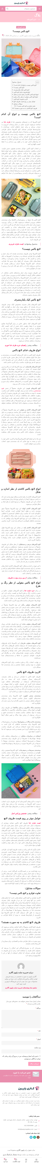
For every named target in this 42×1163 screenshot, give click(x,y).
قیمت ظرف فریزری (16, 244)
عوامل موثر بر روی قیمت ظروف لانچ (24, 101)
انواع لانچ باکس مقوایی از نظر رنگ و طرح (26, 97)
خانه (39, 19)
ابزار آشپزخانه (31, 19)
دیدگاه (38, 1008)
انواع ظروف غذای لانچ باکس (22, 92)
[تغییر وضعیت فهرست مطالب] (36, 82)
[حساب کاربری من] (2, 9)
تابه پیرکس (12, 1142)
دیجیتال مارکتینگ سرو (10, 1154)
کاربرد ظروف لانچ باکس (21, 99)
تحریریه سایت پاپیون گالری (28, 35)
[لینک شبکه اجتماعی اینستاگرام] (38, 1137)
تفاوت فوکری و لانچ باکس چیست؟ (26, 106)
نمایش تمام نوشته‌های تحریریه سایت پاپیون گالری (21, 988)
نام (39, 1031)
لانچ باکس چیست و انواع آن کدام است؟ (25, 85)
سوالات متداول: (18, 104)
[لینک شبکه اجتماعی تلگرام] (31, 1137)
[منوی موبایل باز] (40, 9)
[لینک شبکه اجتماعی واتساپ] (34, 1137)
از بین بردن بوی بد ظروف (17, 578)
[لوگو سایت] (21, 3)
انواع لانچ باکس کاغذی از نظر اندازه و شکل (26, 94)
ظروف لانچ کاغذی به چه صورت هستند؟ (25, 108)
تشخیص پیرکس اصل (19, 813)
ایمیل (38, 1039)
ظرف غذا (30, 1142)
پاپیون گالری (20, 1150)
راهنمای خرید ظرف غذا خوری (16, 345)
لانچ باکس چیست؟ (19, 87)
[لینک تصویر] (29, 1088)
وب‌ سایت (37, 1047)
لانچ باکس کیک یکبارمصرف (21, 90)
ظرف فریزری (21, 1142)
